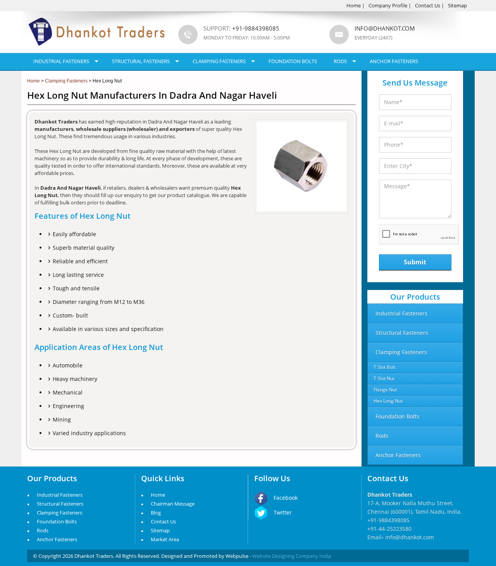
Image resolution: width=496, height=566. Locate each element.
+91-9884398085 (388, 520)
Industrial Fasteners (61, 61)
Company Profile (388, 5)
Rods (340, 61)
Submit (415, 262)
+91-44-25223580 (389, 528)
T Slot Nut (384, 378)
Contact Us (427, 5)
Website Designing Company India (291, 555)
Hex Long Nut (388, 401)
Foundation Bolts (293, 61)
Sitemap (457, 5)
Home (353, 5)
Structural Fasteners (141, 61)
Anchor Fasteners (394, 61)
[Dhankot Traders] (97, 50)
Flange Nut (385, 389)
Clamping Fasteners (219, 61)
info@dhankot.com (385, 28)
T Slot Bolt (384, 367)
